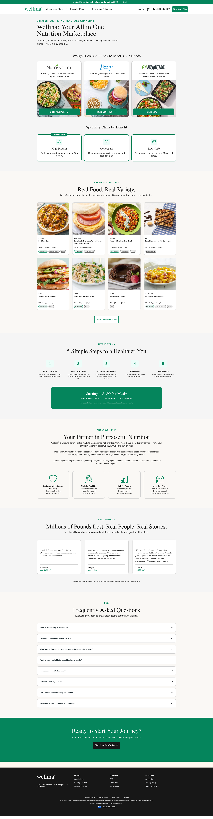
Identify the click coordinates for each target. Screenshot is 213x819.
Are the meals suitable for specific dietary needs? (61, 660)
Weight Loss (79, 779)
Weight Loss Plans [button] (54, 9)
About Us (149, 779)
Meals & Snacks (80, 786)
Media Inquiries (104, 797)
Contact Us (114, 783)
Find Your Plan (180, 9)
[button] (106, 2)
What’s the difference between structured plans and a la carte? (66, 649)
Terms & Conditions (89, 797)
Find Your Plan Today (105, 745)
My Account (114, 786)
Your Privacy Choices (109, 806)
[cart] (148, 9)
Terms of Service (152, 786)
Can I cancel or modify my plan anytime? (57, 693)
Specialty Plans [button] (77, 9)
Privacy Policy (150, 783)
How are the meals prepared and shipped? (58, 703)
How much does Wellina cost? (53, 671)
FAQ (111, 779)
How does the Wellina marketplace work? (57, 638)
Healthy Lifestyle (80, 783)
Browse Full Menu (105, 319)
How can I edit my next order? (52, 682)
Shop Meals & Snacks (101, 9)
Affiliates (127, 797)
